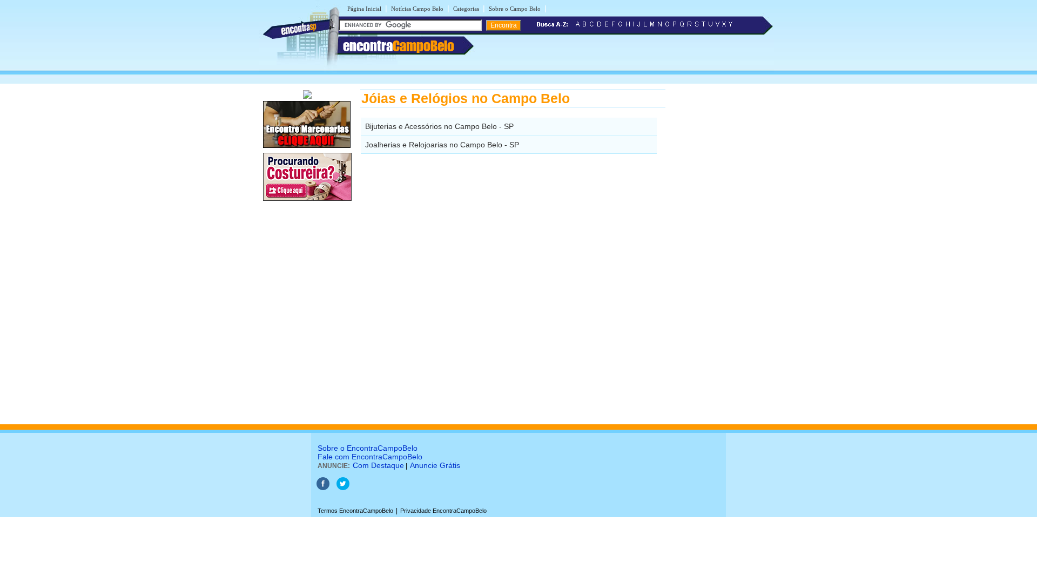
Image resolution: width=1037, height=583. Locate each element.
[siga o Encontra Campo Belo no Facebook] (323, 488)
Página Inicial (364, 8)
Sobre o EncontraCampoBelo (368, 448)
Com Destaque (378, 465)
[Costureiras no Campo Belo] (307, 201)
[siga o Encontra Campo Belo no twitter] (342, 488)
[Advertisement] (721, 251)
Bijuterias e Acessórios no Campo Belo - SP (439, 126)
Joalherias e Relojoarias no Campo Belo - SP (442, 144)
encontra (398, 46)
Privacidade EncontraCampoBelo (443, 510)
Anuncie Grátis (435, 465)
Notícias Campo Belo (417, 8)
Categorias (466, 8)
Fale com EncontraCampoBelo (370, 456)
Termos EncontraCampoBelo (355, 510)
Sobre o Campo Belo (515, 8)
